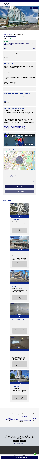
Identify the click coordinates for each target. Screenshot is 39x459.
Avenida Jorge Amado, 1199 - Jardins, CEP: (10, 415)
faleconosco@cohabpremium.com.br (12, 419)
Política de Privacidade (16, 443)
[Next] (28, 209)
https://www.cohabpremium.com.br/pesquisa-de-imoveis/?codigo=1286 (15, 128)
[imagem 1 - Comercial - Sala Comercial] (19, 309)
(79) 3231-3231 (8, 418)
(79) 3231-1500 (22, 419)
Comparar (13, 36)
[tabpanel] (19, 18)
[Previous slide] (1, 18)
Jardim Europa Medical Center (23, 93)
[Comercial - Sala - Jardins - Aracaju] (10, 4)
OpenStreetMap (33, 169)
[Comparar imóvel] (28, 205)
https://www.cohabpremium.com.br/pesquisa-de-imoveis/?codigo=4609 (15, 127)
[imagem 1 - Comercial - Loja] (19, 242)
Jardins (10, 34)
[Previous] (12, 209)
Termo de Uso (23, 443)
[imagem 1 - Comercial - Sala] (19, 209)
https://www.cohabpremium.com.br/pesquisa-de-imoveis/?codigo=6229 (15, 126)
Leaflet (29, 169)
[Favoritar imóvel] (28, 204)
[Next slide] (37, 18)
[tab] (31, 8)
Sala (7, 34)
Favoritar (6, 36)
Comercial (5, 34)
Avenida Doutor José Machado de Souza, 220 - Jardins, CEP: (24, 416)
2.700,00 (33, 47)
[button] (36, 1)
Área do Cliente (23, 1)
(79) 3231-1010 (35, 418)
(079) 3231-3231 (30, 1)
